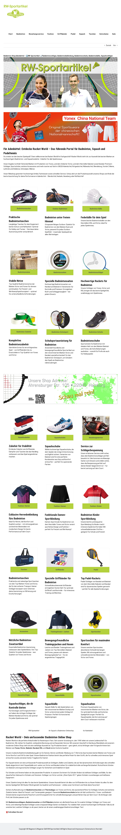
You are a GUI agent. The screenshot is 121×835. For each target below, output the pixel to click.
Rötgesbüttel (77, 166)
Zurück (108, 45)
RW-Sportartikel (33, 731)
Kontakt (99, 829)
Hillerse (32, 169)
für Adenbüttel (88, 731)
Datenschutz (90, 829)
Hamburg (92, 743)
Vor (114, 45)
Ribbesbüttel (88, 166)
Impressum (80, 829)
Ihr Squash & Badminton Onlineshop (61, 731)
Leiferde (7, 169)
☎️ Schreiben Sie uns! (14, 812)
